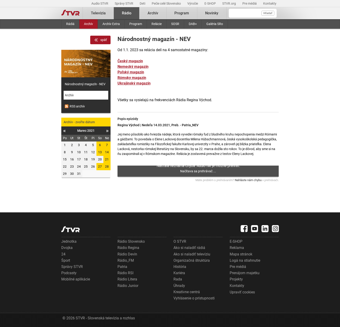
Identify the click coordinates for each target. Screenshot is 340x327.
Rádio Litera (127, 279)
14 (107, 152)
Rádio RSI (125, 273)
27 (100, 166)
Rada (177, 279)
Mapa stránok (241, 254)
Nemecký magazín (132, 66)
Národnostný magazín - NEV (85, 84)
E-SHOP (210, 3)
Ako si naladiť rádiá (189, 247)
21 (107, 159)
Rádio (126, 13)
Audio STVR (100, 3)
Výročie (193, 3)
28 (107, 166)
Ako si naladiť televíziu (191, 254)
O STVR (179, 241)
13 (100, 152)
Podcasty (69, 273)
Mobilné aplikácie (75, 279)
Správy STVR (124, 3)
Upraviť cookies (242, 292)
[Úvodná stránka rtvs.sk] (70, 13)
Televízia (98, 13)
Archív (88, 24)
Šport (65, 260)
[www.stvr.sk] (70, 229)
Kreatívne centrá (186, 292)
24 (63, 254)
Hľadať (267, 13)
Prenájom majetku (245, 273)
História (179, 266)
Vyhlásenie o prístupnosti (194, 298)
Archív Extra (111, 24)
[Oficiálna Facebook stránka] (244, 228)
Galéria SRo (214, 24)
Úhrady (179, 285)
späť (103, 40)
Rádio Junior (127, 285)
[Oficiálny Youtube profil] (254, 228)
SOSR (175, 24)
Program (135, 24)
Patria (122, 266)
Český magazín (130, 61)
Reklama (237, 247)
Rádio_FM (125, 260)
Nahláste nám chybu (248, 180)
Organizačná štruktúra (191, 260)
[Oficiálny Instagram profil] (275, 228)
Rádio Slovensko (131, 241)
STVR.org (229, 3)
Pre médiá (249, 3)
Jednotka (69, 241)
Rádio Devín (127, 254)
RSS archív (77, 106)
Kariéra (179, 273)
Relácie (156, 24)
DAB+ (193, 24)
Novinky (211, 13)
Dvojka (67, 247)
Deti (143, 3)
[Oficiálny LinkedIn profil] (265, 228)
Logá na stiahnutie (245, 260)
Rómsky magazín (131, 77)
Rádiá (70, 24)
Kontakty (269, 3)
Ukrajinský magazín (134, 83)
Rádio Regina (128, 247)
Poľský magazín (130, 72)
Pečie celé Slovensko (167, 3)
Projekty (236, 279)
